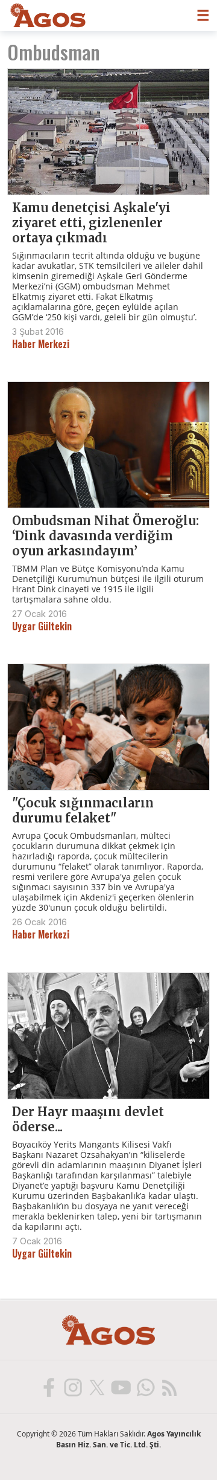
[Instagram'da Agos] (72, 1387)
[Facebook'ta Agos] (48, 1387)
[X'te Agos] (96, 1387)
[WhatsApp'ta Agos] (145, 1387)
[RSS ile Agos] (169, 1387)
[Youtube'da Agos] (120, 1387)
